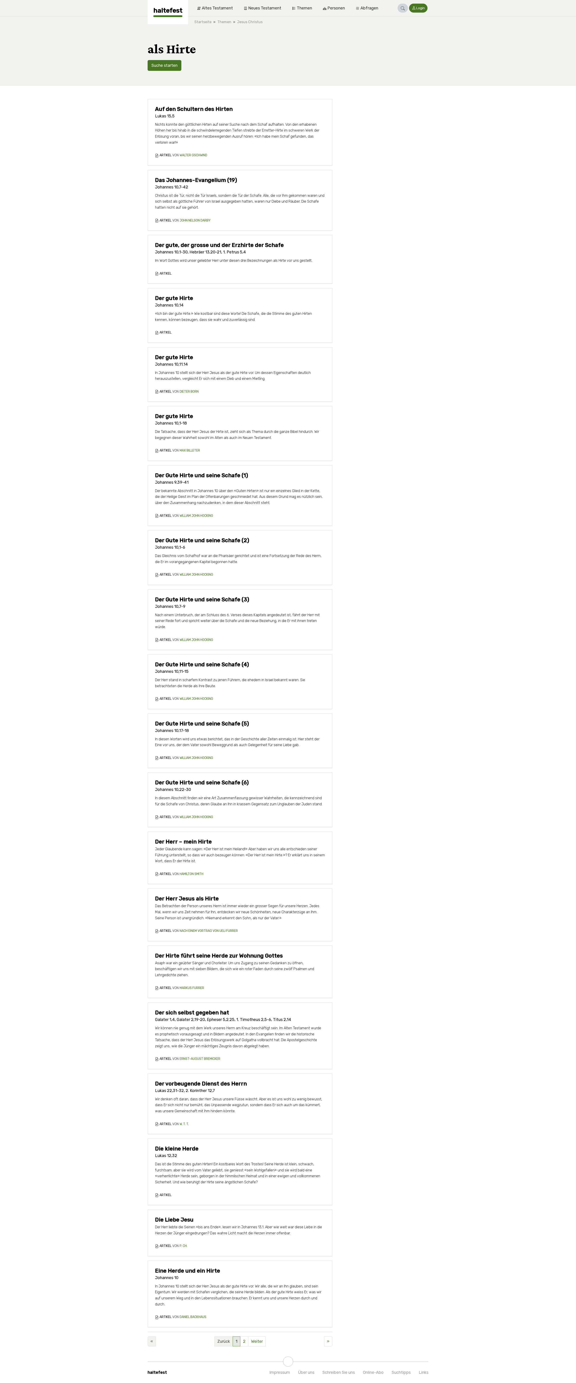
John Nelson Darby (195, 220)
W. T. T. (184, 1124)
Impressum (279, 1372)
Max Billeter (190, 450)
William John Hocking (196, 516)
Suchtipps (401, 1372)
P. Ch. (183, 1246)
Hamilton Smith (191, 874)
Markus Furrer (192, 988)
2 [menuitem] (244, 1341)
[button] (403, 8)
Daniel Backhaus (193, 1317)
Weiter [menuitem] (257, 1341)
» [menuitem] (328, 1341)
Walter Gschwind (193, 155)
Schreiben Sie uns (338, 1372)
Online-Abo (373, 1372)
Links (423, 1372)
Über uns (306, 1372)
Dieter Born (189, 392)
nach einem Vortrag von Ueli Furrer (209, 931)
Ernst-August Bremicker (200, 1059)
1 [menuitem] (236, 1341)
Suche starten (164, 65)
